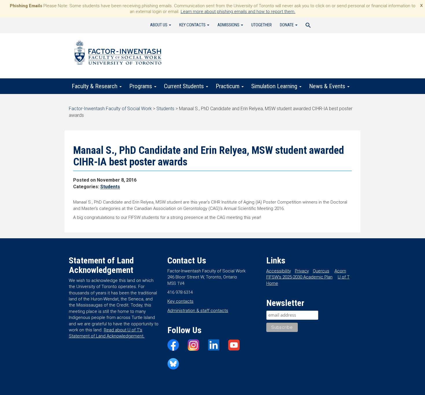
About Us (159, 24)
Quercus (321, 271)
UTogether (261, 24)
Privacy (302, 271)
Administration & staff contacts (197, 310)
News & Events (328, 86)
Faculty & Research (95, 86)
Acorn (340, 271)
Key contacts (180, 301)
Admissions (228, 24)
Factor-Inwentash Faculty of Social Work (118, 54)
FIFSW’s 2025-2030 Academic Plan (299, 277)
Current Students (184, 86)
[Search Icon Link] (308, 26)
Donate (287, 24)
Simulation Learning (275, 86)
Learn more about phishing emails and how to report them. (238, 11)
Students (110, 186)
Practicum (228, 86)
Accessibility (278, 271)
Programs (141, 86)
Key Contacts (192, 24)
